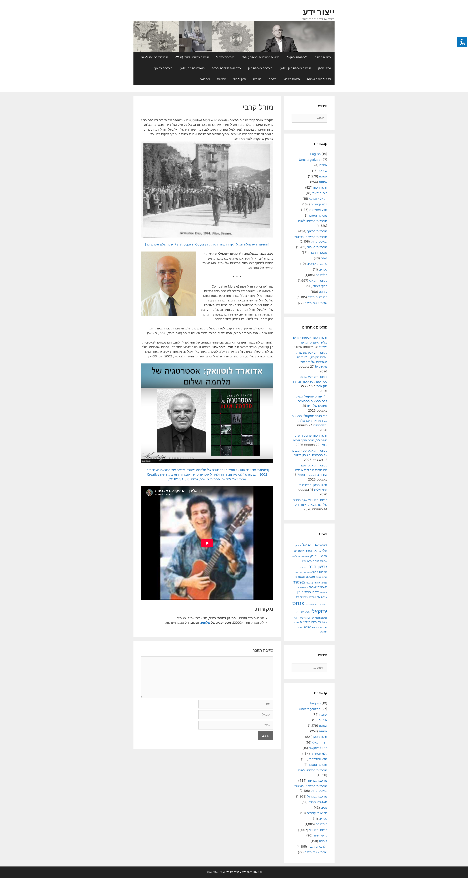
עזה (318, 597)
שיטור (296, 622)
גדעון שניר (307, 561)
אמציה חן (305, 556)
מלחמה (205, 622)
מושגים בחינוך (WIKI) (192, 68)
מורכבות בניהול (225, 57)
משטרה (299, 582)
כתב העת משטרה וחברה (226, 68)
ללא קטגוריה (319, 204)
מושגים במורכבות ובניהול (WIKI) (260, 57)
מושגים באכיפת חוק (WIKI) (295, 68)
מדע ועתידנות (318, 210)
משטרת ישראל (318, 587)
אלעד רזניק (318, 556)
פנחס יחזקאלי (318, 280)
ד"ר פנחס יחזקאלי (296, 57)
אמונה (323, 176)
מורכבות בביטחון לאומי (154, 57)
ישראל (324, 577)
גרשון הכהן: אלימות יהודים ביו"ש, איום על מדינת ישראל (310, 342)
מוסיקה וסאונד (317, 215)
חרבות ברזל (319, 572)
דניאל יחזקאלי (318, 198)
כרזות (318, 577)
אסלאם (296, 556)
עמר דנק (312, 597)
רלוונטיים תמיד (317, 297)
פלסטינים (309, 604)
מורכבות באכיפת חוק (260, 68)
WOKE (323, 545)
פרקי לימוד (239, 79)
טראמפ (308, 572)
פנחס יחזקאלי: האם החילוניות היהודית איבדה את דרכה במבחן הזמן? (311, 470)
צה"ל (298, 612)
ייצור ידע (319, 12)
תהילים (307, 627)
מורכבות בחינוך (163, 68)
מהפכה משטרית (305, 577)
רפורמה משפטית (310, 622)
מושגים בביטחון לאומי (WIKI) (192, 57)
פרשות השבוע (292, 79)
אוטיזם (322, 171)
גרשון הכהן (324, 68)
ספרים (272, 79)
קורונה (323, 292)
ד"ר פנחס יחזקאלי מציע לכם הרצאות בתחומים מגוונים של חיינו (311, 401)
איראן (298, 545)
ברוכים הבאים (323, 57)
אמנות (323, 182)
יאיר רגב (298, 572)
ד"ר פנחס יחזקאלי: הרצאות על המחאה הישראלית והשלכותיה (309, 420)
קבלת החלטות (321, 618)
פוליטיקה (321, 275)
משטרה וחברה (317, 252)
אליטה (309, 551)
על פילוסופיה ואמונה (319, 79)
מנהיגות (309, 582)
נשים (324, 258)
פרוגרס (305, 612)
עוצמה (324, 597)
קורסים (257, 79)
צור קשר (205, 79)
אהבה (323, 165)
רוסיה (302, 617)
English (315, 154)
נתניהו (315, 592)
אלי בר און (320, 550)
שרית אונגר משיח (316, 303)
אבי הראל (310, 544)
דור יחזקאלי (319, 193)
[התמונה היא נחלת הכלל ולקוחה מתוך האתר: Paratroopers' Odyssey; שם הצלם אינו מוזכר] (207, 244)
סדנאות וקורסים (317, 264)
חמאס (303, 567)
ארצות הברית (320, 561)
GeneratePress (215, 872)
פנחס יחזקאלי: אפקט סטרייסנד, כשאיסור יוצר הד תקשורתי (309, 381)
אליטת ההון (299, 550)
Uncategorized (309, 160)
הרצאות (221, 79)
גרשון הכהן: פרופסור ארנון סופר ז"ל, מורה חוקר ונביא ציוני (310, 440)
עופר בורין (304, 592)
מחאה (324, 582)
